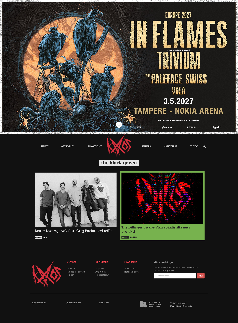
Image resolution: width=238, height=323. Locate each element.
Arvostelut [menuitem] (95, 146)
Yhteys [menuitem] (194, 146)
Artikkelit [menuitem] (67, 146)
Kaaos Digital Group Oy (181, 306)
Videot (70, 275)
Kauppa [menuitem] (146, 146)
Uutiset (71, 268)
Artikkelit (100, 272)
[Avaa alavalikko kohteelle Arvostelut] (104, 146)
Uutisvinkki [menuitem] (170, 146)
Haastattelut (102, 275)
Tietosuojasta (131, 272)
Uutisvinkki (130, 268)
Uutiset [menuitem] (44, 146)
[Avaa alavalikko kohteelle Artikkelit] (75, 146)
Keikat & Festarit (76, 272)
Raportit (100, 268)
